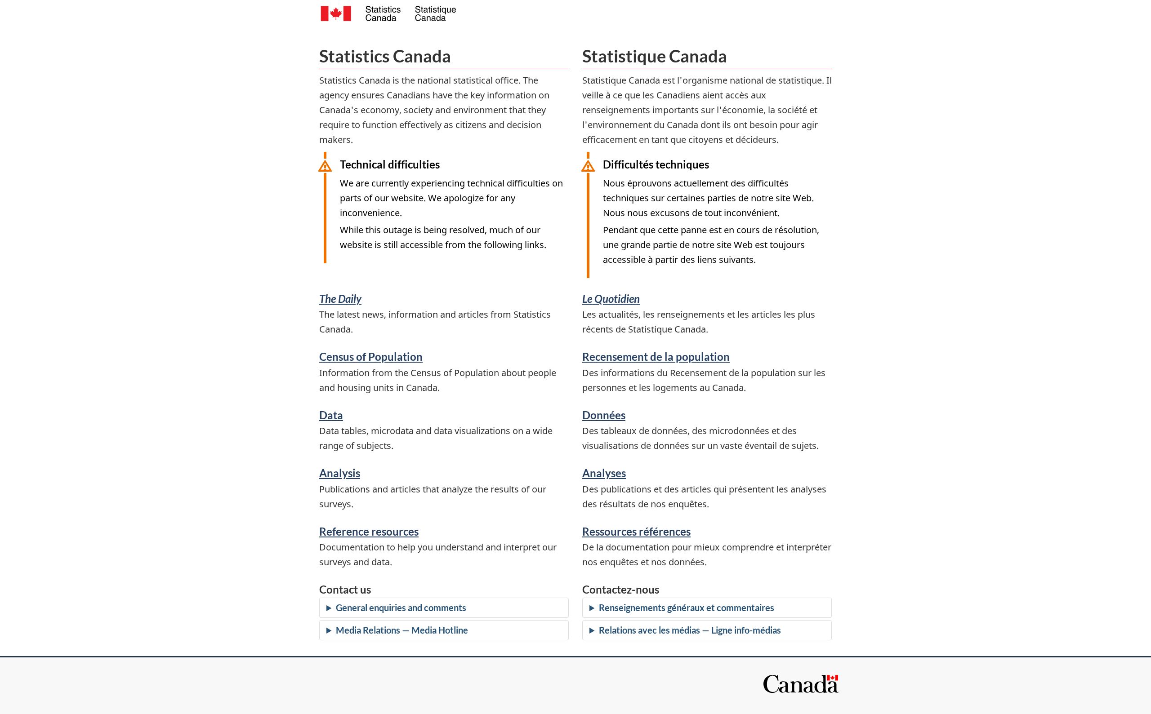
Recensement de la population (656, 356)
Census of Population (371, 356)
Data (331, 414)
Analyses (604, 472)
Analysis (339, 472)
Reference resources (369, 531)
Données (603, 414)
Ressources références (636, 531)
